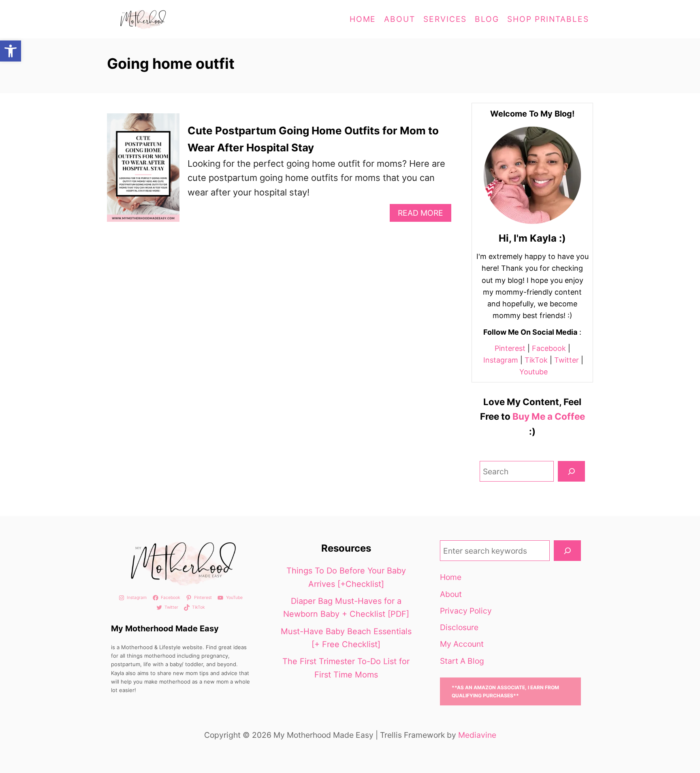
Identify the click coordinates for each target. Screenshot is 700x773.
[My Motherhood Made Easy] (180, 19)
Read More (424, 215)
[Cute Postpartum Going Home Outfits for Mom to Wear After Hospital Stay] (143, 172)
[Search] (571, 471)
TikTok (536, 360)
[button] (10, 51)
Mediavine (477, 735)
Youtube (533, 371)
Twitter (566, 360)
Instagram (500, 360)
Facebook (549, 348)
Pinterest (510, 348)
